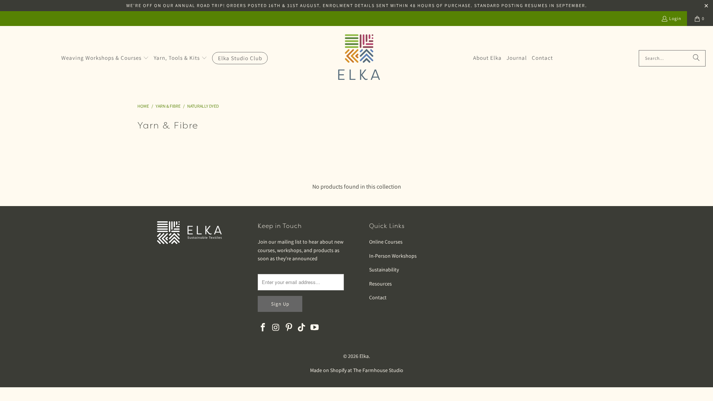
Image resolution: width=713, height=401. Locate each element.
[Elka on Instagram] (276, 327)
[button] (105, 58)
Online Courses (386, 241)
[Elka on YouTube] (314, 327)
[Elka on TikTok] (301, 327)
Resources (380, 283)
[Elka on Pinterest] (288, 327)
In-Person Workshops (393, 255)
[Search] (696, 58)
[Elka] (359, 58)
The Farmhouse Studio (378, 370)
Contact (378, 297)
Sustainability (384, 269)
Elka (364, 356)
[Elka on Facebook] (263, 327)
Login (675, 18)
